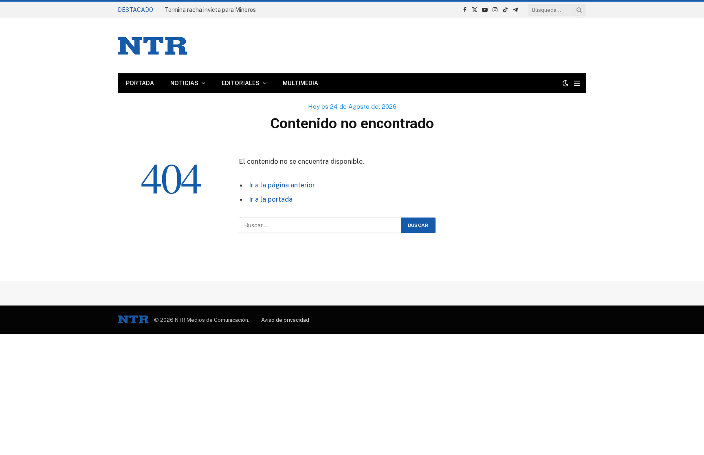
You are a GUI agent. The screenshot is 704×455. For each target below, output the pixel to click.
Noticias (184, 83)
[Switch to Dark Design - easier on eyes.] (565, 83)
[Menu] (577, 83)
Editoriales (241, 83)
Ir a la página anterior (282, 185)
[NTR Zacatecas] (152, 46)
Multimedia (300, 83)
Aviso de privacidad (285, 320)
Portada (140, 83)
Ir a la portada (271, 199)
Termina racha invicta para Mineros (210, 10)
